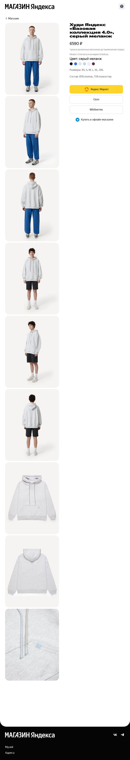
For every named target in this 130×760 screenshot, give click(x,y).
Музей (9, 747)
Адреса (9, 752)
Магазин (13, 18)
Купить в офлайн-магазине (97, 119)
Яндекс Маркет (100, 89)
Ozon (96, 99)
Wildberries (96, 109)
